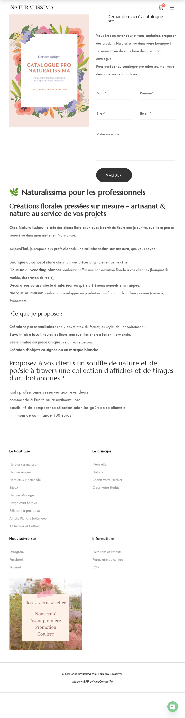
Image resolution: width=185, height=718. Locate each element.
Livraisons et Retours (106, 551)
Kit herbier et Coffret (24, 526)
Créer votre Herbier (106, 487)
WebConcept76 (103, 681)
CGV (95, 567)
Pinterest (15, 567)
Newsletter (100, 464)
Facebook (16, 559)
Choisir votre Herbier (107, 479)
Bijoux (13, 487)
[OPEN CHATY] (172, 706)
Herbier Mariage (21, 495)
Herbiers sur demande (25, 479)
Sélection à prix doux (24, 510)
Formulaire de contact (108, 559)
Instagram (16, 551)
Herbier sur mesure (22, 464)
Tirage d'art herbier (23, 503)
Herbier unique (20, 472)
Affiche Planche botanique (27, 518)
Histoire (97, 472)
